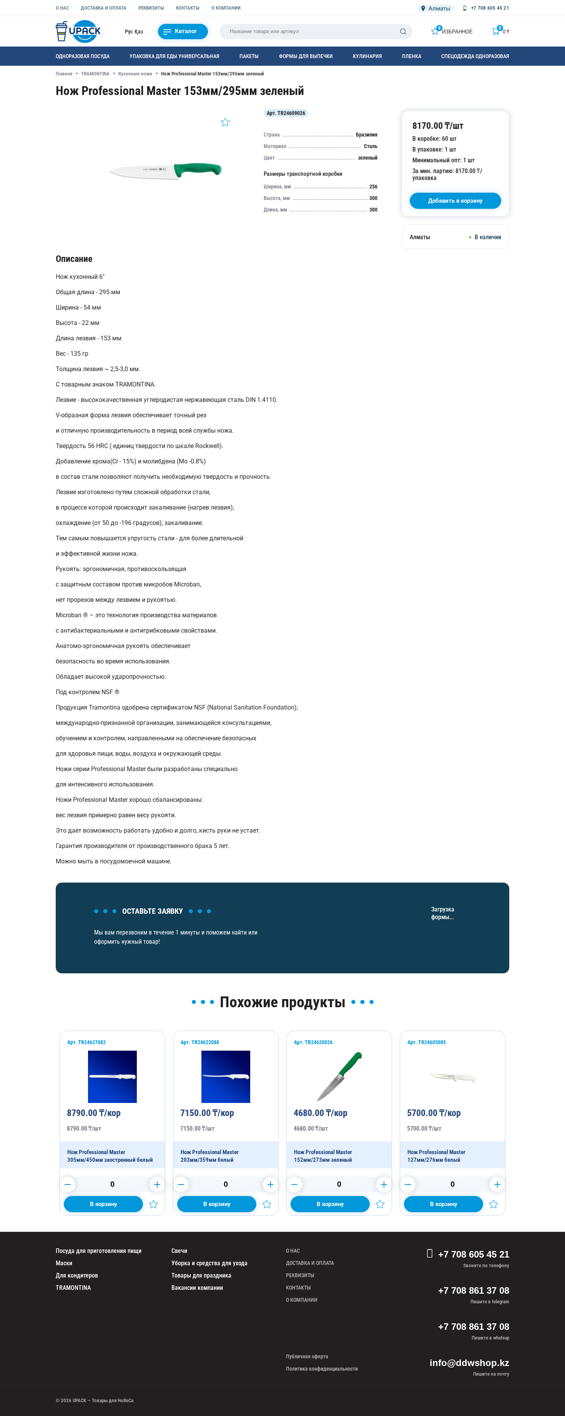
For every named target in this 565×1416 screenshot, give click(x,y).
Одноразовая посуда (83, 56)
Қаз (139, 31)
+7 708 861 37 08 (473, 1290)
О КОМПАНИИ (226, 8)
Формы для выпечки (306, 56)
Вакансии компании (197, 1287)
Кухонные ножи (135, 74)
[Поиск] (403, 31)
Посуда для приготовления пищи (98, 1250)
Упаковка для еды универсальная (174, 56)
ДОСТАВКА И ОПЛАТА (103, 8)
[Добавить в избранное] (225, 122)
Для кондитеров (77, 1275)
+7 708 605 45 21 (473, 1254)
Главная (64, 74)
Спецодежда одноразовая (475, 56)
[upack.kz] (79, 31)
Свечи (179, 1250)
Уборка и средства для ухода (209, 1263)
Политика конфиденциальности (322, 1369)
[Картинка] (165, 228)
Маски (64, 1263)
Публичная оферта (307, 1356)
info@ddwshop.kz (469, 1363)
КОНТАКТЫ (187, 8)
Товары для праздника (201, 1275)
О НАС (62, 8)
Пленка (411, 56)
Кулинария (367, 56)
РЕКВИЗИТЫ (151, 8)
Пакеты (249, 56)
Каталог (186, 31)
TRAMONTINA (95, 74)
